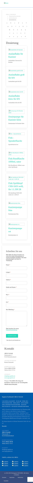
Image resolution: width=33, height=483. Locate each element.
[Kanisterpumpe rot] (14, 224)
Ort (7, 302)
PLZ (7, 294)
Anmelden (6, 480)
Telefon (8, 279)
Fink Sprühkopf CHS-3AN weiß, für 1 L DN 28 (15, 186)
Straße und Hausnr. (11, 287)
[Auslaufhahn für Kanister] (16, 49)
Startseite (4, 477)
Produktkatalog (15, 16)
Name (8, 265)
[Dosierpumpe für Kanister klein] (16, 111)
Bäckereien (13, 18)
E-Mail (8, 272)
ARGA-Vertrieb (11, 14)
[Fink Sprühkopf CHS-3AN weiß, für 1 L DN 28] (16, 178)
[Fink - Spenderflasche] (15, 133)
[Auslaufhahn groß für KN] (16, 70)
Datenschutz (20, 477)
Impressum (11, 477)
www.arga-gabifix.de (9, 377)
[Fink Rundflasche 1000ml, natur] (16, 153)
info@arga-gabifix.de (9, 376)
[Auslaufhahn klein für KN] (16, 91)
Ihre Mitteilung (10, 309)
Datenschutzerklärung (11, 330)
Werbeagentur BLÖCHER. (17, 473)
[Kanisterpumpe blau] (14, 203)
